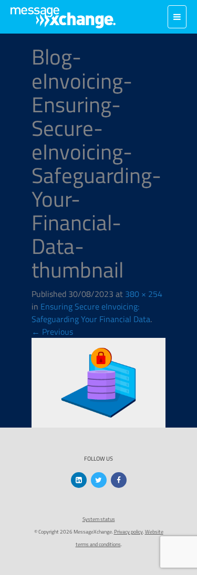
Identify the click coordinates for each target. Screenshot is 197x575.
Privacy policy (128, 532)
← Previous (52, 331)
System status (98, 519)
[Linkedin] (79, 480)
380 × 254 (143, 294)
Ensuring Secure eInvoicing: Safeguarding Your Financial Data (91, 312)
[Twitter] (99, 480)
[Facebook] (119, 480)
